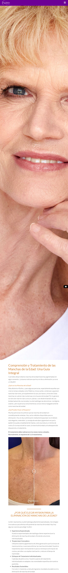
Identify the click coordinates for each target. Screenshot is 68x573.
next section (34, 356)
